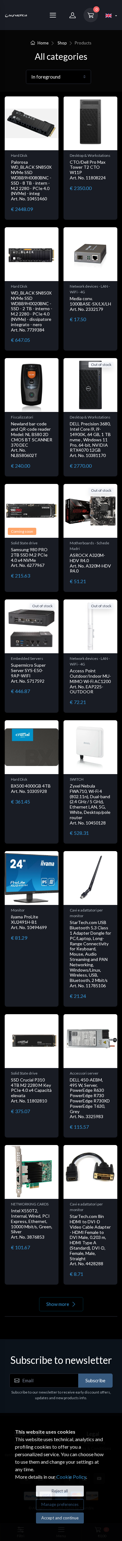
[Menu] (53, 15)
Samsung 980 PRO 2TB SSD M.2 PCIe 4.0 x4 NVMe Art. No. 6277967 (29, 557)
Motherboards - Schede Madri (89, 546)
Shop (62, 42)
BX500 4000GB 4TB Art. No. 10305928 (31, 788)
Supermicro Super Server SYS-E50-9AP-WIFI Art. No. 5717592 (28, 672)
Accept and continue (60, 1517)
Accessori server (84, 1073)
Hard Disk (19, 155)
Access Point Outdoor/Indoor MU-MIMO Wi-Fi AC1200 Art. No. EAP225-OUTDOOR (90, 681)
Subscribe (95, 1380)
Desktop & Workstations (90, 155)
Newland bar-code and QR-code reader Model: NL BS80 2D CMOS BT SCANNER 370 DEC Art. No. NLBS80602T (31, 439)
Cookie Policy (71, 1477)
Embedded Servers (27, 658)
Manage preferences (60, 1504)
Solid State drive (24, 543)
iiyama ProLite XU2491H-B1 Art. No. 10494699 (29, 922)
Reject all (60, 1490)
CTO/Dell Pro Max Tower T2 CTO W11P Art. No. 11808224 (88, 169)
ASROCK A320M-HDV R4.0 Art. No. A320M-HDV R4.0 (90, 562)
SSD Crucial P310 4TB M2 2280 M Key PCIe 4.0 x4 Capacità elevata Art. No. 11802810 (31, 1090)
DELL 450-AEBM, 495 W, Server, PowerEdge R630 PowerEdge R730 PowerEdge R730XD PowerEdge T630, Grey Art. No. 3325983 (90, 1098)
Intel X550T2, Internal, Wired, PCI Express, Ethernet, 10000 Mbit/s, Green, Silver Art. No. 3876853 (31, 1224)
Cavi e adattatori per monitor (86, 913)
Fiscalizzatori (22, 417)
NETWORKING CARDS (29, 1204)
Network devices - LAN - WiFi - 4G (90, 289)
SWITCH (77, 779)
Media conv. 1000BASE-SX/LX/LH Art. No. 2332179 (90, 304)
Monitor (18, 910)
